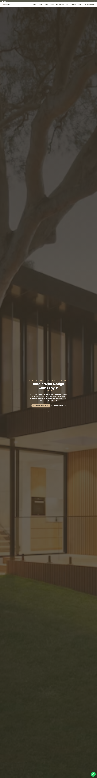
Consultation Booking (90, 4)
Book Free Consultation (41, 405)
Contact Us (73, 4)
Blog (67, 4)
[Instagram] (94, 1)
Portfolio (52, 4)
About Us (80, 4)
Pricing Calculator (60, 4)
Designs (46, 4)
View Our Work (59, 405)
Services (40, 4)
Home (34, 4)
